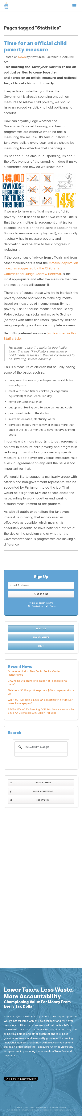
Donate (41, 646)
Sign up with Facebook (43, 791)
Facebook (35, 606)
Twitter (53, 606)
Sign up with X (42, 800)
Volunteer (41, 628)
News (22, 57)
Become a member (41, 637)
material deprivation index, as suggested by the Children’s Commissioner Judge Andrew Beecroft (41, 268)
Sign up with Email (43, 782)
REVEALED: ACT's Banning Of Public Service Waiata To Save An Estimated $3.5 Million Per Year (41, 711)
